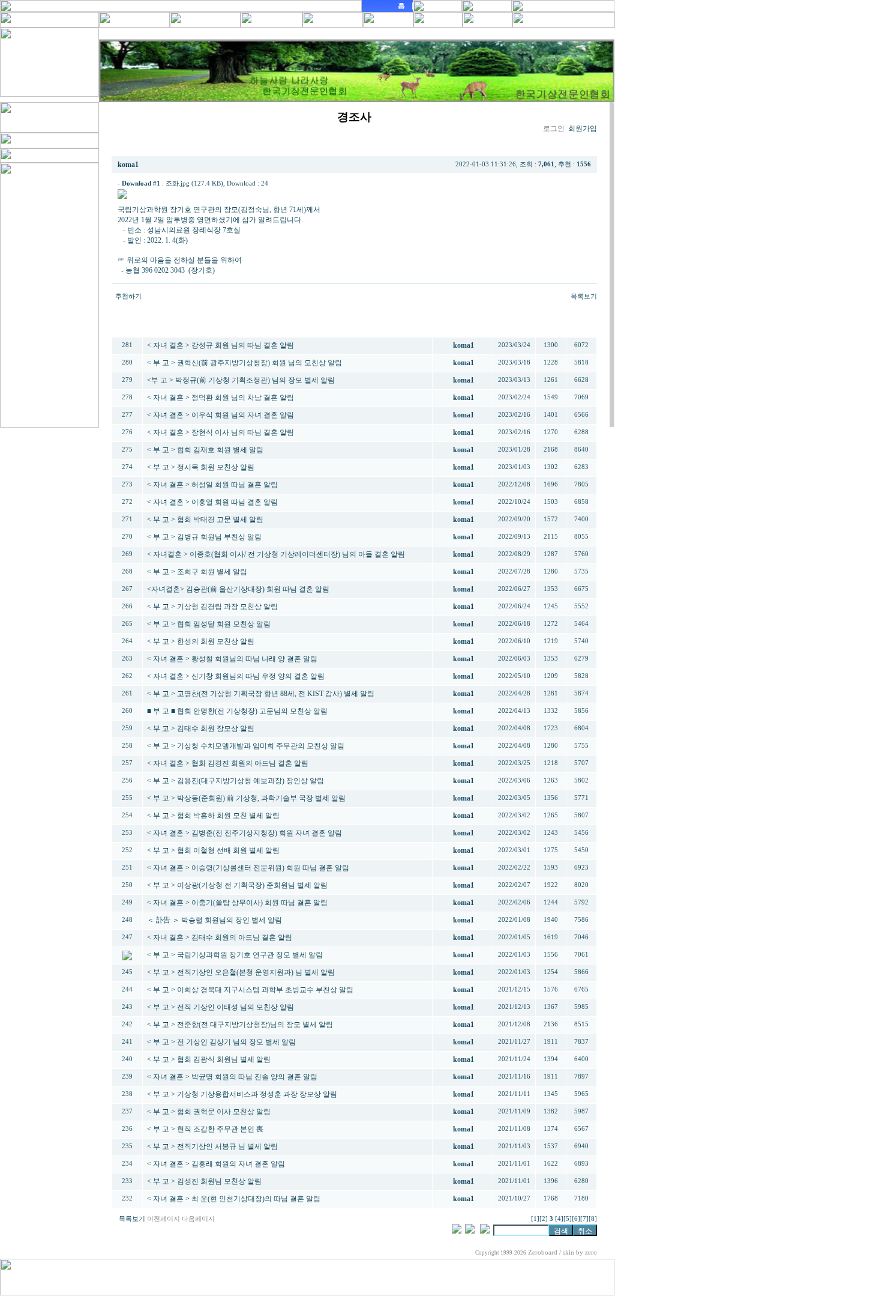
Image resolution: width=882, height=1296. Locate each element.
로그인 (554, 128)
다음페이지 (198, 1219)
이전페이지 (163, 1219)
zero (591, 1252)
